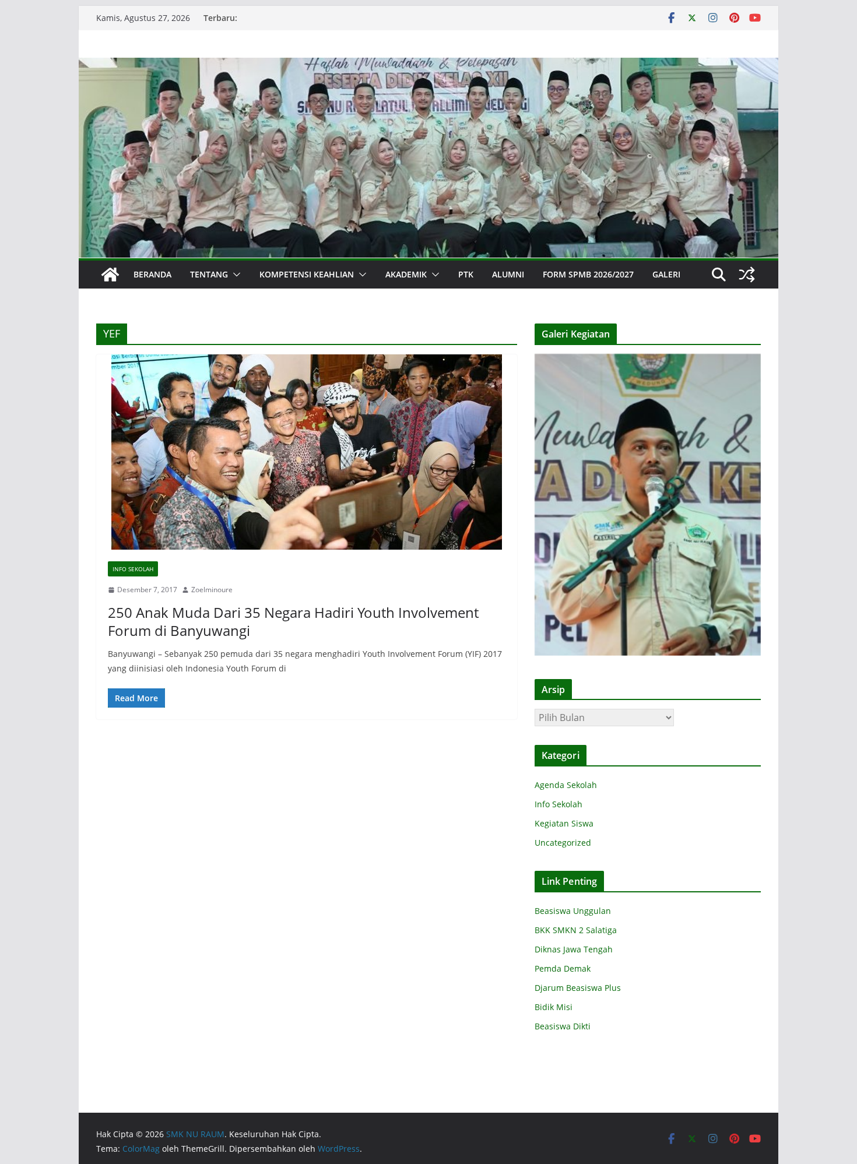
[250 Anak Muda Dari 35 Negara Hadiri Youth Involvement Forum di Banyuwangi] (306, 452)
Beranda (152, 274)
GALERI (666, 274)
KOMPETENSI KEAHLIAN (306, 274)
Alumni (508, 274)
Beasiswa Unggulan (573, 910)
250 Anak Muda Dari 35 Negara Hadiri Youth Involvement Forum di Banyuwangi (293, 621)
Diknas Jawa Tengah (574, 949)
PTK (465, 274)
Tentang (209, 274)
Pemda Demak (563, 968)
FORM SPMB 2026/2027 (588, 274)
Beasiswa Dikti (563, 1026)
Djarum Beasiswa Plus (578, 987)
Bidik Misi (553, 1006)
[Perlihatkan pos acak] (747, 275)
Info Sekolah (133, 569)
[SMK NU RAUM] (110, 275)
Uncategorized (563, 842)
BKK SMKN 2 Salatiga (576, 930)
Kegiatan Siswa (564, 823)
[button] (234, 274)
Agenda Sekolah (566, 784)
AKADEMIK (406, 274)
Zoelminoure (212, 590)
